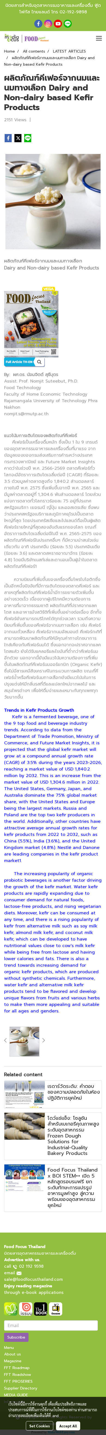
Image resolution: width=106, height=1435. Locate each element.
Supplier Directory (20, 1388)
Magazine (12, 1361)
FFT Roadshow (17, 1375)
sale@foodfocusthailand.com (33, 1279)
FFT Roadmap (17, 1368)
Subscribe (16, 1337)
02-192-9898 (73, 12)
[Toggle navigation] (99, 39)
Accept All (68, 1425)
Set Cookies (39, 1425)
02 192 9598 (31, 1266)
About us (12, 1354)
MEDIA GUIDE (16, 1395)
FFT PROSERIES (18, 1381)
